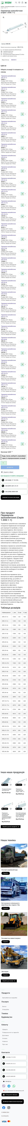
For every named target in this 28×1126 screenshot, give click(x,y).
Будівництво (6, 1017)
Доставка (5, 1035)
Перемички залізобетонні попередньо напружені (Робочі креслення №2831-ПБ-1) (6, 816)
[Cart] (22, 2)
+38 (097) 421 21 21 (11, 486)
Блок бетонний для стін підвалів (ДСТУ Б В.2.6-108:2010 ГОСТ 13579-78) (21, 814)
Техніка (4, 1013)
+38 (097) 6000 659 (10, 1076)
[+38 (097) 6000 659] (3, 1076)
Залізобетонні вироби (9, 6)
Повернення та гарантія (10, 1032)
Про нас (5, 1044)
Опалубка (5, 1009)
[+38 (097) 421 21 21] (3, 486)
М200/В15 (13, 60)
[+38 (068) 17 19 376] (3, 480)
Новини (5, 1041)
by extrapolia (5, 1116)
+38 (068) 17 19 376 (11, 480)
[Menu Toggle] (25, 2)
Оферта (4, 1029)
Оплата (4, 1038)
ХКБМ (8, 2)
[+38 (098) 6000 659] (3, 491)
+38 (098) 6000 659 (11, 491)
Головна (2, 6)
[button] (3, 17)
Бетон (4, 1006)
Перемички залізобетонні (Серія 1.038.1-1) (20, 790)
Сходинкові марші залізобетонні (6, 789)
